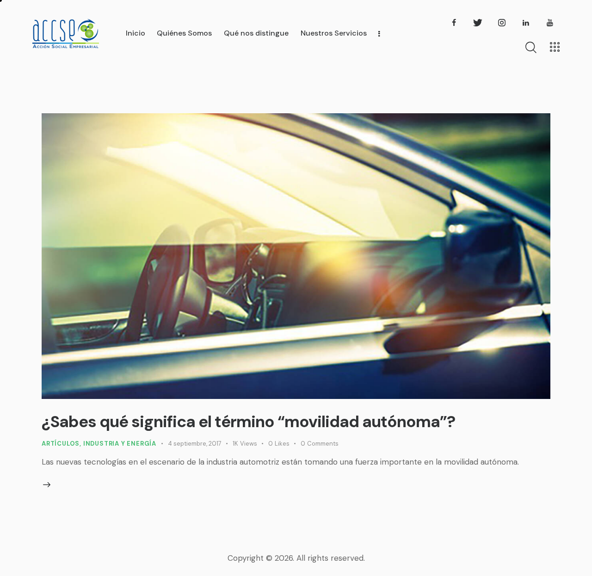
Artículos (61, 443)
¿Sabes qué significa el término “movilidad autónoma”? (248, 421)
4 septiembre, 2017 (195, 443)
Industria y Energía (119, 443)
